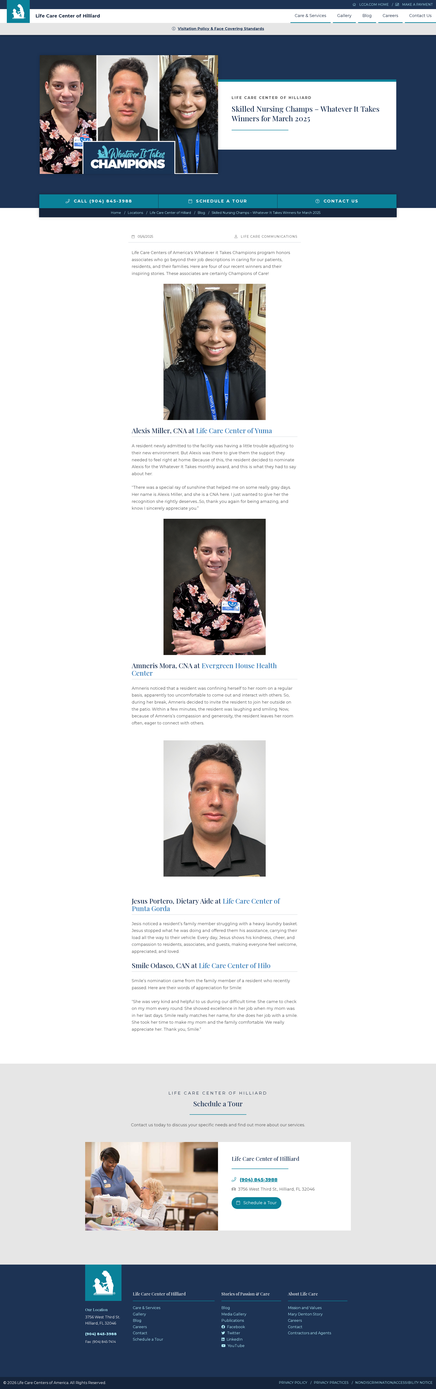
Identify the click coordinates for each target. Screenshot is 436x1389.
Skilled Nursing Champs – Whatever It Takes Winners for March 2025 (266, 213)
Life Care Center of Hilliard (67, 16)
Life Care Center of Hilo (234, 965)
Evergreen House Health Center (204, 669)
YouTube (236, 1346)
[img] (68, 201)
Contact (140, 1333)
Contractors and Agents (309, 1333)
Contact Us (420, 15)
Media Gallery (233, 1314)
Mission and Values (305, 1308)
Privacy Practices (331, 1383)
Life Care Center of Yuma (234, 430)
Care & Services (310, 15)
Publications (232, 1320)
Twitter (233, 1333)
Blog (367, 15)
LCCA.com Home (373, 4)
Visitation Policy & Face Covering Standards (221, 29)
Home (116, 213)
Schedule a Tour (220, 201)
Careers (390, 15)
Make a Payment (417, 4)
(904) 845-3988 (258, 1179)
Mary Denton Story (305, 1314)
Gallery (344, 15)
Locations (135, 213)
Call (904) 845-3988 (102, 201)
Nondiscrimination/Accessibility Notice (394, 1383)
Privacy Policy (293, 1383)
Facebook (235, 1327)
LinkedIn (234, 1339)
